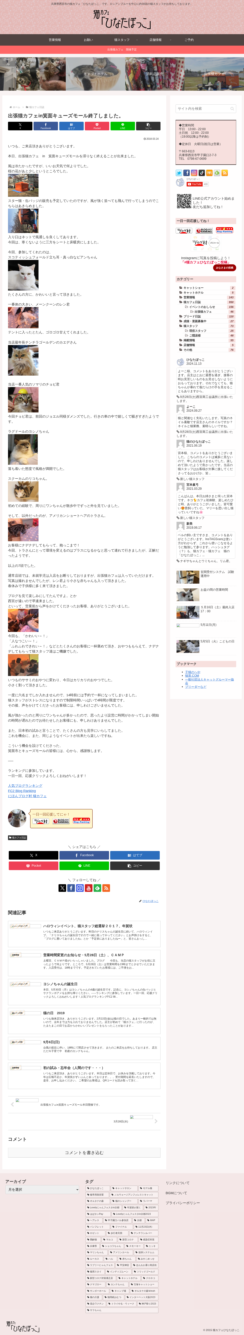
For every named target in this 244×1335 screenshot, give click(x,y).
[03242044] (23, 675)
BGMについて (176, 1193)
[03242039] (23, 631)
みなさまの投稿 (224, 267)
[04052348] (23, 411)
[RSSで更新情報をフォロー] (224, 175)
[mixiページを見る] (209, 175)
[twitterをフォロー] (179, 175)
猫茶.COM (192, 675)
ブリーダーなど (195, 686)
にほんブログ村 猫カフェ (27, 796)
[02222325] (23, 463)
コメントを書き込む (84, 1152)
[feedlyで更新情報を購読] (97, 888)
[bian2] (23, 289)
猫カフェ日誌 (19, 837)
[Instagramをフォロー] (80, 888)
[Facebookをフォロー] (71, 888)
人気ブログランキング (25, 786)
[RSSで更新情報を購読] (106, 888)
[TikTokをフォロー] (201, 175)
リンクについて (178, 1183)
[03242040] (23, 327)
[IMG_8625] (23, 501)
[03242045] (23, 232)
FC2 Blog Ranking (22, 791)
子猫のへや (192, 672)
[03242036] (23, 196)
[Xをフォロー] (62, 888)
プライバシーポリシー (183, 1203)
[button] (148, 126)
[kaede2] (23, 374)
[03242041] (23, 540)
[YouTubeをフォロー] (88, 888)
